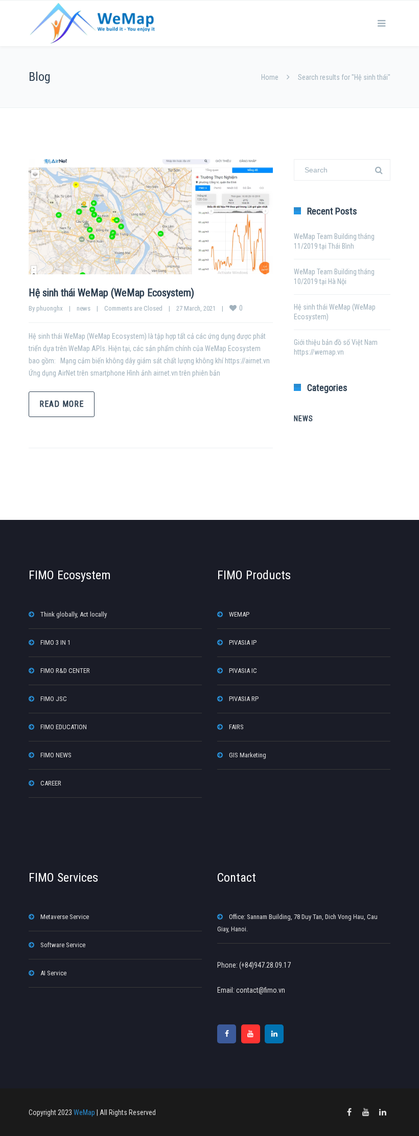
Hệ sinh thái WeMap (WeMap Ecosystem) (111, 293)
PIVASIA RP (244, 699)
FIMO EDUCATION (63, 727)
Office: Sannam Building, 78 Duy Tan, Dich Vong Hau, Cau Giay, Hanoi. (297, 923)
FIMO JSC (53, 699)
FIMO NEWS (56, 755)
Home (269, 77)
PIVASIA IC (243, 670)
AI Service (53, 973)
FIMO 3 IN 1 (55, 642)
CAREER (50, 783)
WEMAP (239, 614)
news (83, 308)
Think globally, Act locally (73, 614)
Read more (61, 404)
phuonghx (49, 308)
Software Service (62, 945)
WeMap (84, 1112)
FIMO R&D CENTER (65, 670)
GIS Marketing (247, 755)
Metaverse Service (64, 917)
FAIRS (236, 727)
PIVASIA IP (243, 642)
